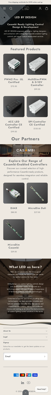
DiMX (13, 208)
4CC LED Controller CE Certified (13, 124)
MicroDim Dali (37, 208)
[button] (4, 8)
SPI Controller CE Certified (37, 123)
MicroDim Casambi (14, 246)
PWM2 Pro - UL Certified (13, 81)
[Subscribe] (45, 356)
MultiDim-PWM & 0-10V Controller (37, 82)
